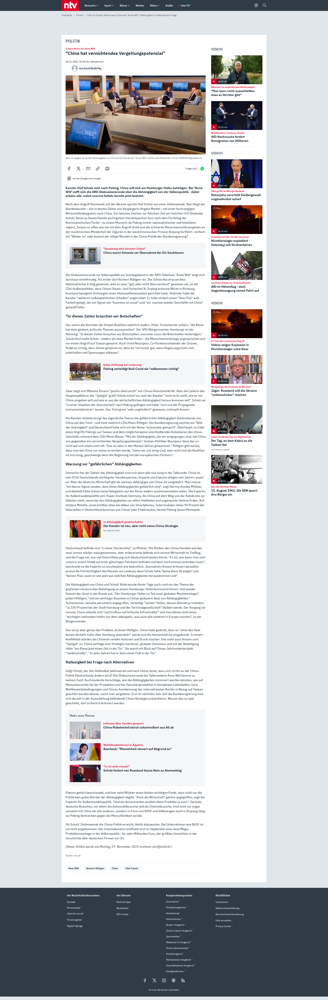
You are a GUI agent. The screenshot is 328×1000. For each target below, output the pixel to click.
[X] (78, 168)
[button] (136, 117)
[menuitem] (97, 5)
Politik (79, 15)
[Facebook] (69, 168)
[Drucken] (107, 168)
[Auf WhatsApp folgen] (202, 168)
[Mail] (88, 168)
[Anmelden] (256, 5)
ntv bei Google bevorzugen (86, 178)
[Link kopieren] (97, 168)
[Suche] (264, 5)
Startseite (67, 15)
